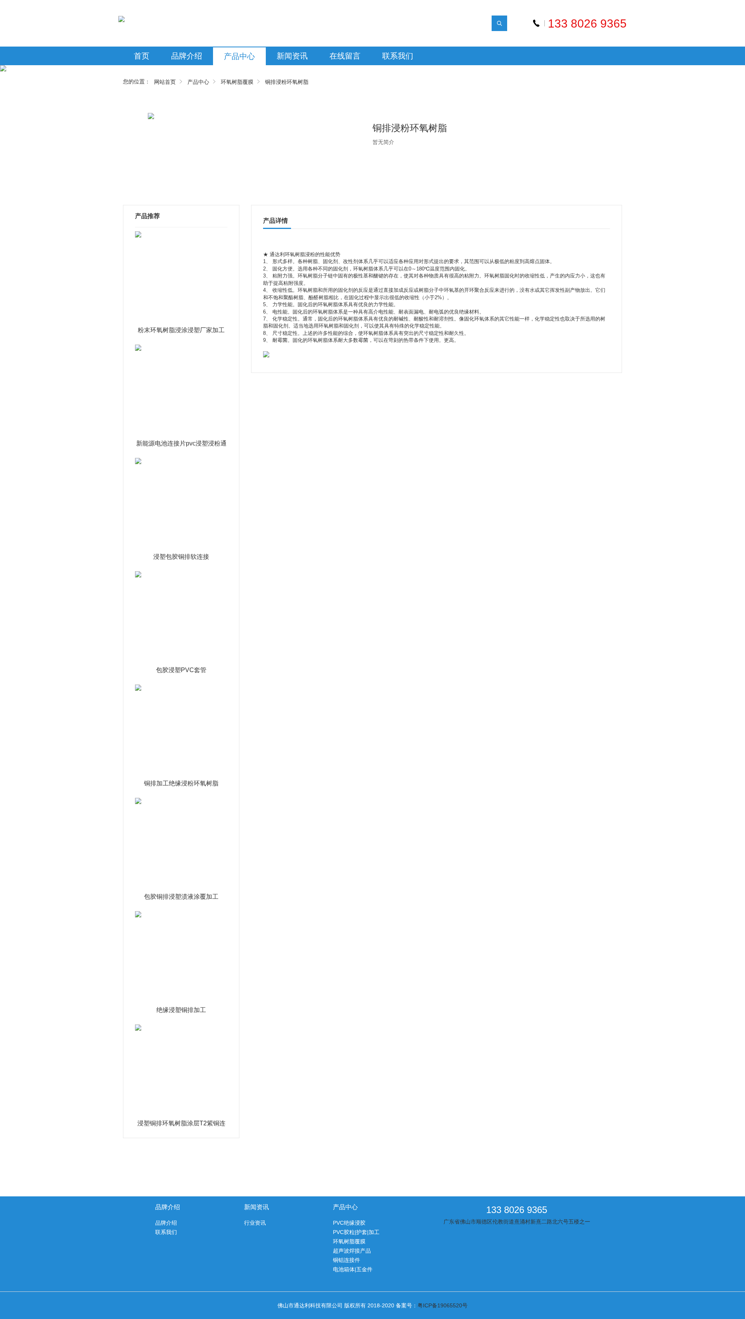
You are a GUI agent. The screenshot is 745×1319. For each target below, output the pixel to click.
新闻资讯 (292, 56)
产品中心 (239, 56)
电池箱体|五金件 (352, 1269)
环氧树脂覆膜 (237, 82)
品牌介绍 (186, 56)
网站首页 (165, 82)
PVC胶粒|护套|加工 (356, 1232)
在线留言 (344, 56)
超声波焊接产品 (352, 1251)
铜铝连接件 (346, 1260)
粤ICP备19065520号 (443, 1305)
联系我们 (397, 56)
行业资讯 (255, 1223)
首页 (141, 56)
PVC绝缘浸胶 (349, 1223)
